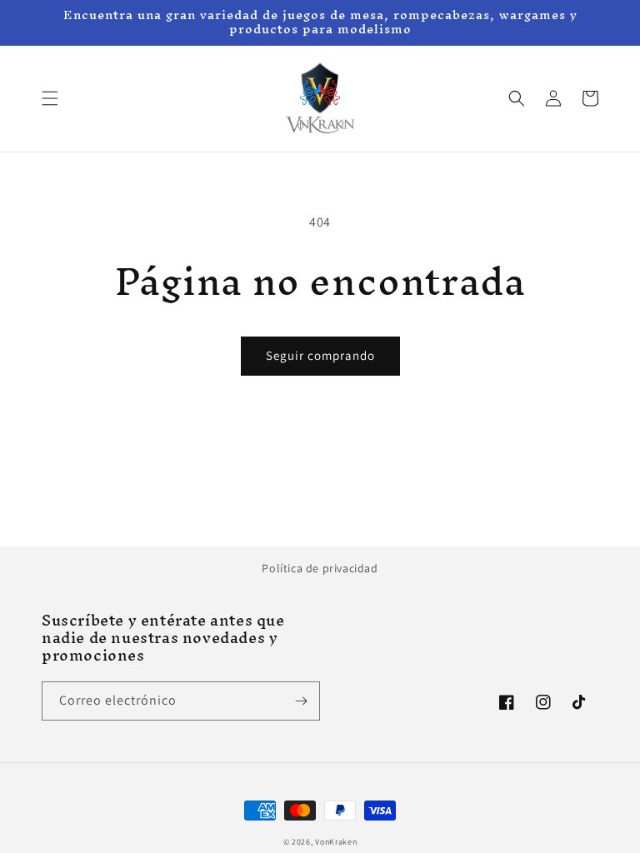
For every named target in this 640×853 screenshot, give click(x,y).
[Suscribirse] (300, 701)
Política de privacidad (320, 568)
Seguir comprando (320, 355)
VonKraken (336, 841)
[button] (50, 98)
